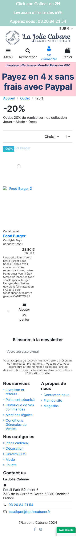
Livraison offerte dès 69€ (38, 12)
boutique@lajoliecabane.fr (29, 512)
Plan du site (53, 400)
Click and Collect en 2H (38, 3)
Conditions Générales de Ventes (16, 424)
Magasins (51, 406)
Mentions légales (19, 415)
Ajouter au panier (24, 314)
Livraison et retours (15, 392)
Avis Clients (66, 530)
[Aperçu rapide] (19, 225)
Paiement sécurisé (20, 399)
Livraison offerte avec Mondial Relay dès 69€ (38, 65)
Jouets (11, 465)
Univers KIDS (16, 454)
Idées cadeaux (17, 443)
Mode (10, 459)
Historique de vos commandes (20, 407)
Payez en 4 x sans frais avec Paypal (38, 81)
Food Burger (14, 236)
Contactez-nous (56, 395)
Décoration (14, 448)
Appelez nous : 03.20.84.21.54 (38, 21)
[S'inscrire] (68, 351)
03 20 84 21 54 (21, 505)
